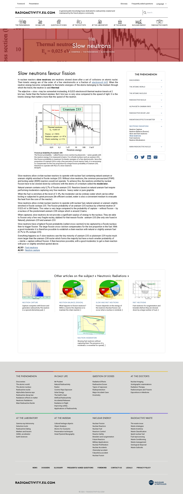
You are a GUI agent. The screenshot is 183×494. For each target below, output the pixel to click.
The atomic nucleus (23, 387)
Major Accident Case (101, 392)
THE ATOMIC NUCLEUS (138, 93)
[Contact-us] (155, 157)
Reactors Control (99, 431)
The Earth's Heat (60, 395)
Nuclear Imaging (137, 382)
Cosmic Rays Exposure (63, 390)
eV (105, 82)
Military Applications (100, 442)
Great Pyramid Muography (64, 434)
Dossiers (46, 468)
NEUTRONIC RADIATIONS (138, 126)
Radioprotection (99, 390)
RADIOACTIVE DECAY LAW (139, 113)
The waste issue (137, 423)
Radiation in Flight (61, 403)
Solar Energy (59, 392)
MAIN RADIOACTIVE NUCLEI (140, 147)
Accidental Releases (62, 400)
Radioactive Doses (100, 384)
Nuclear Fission (98, 423)
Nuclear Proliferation (100, 445)
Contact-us (116, 468)
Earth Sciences (21, 437)
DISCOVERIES (134, 80)
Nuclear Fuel (97, 429)
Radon (56, 387)
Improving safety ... (61, 406)
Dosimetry (96, 395)
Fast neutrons (31, 247)
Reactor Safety (98, 434)
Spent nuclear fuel (138, 434)
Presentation (34, 4)
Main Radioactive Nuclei (25, 403)
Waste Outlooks (137, 447)
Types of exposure (100, 387)
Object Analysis (60, 426)
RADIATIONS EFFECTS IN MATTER (142, 120)
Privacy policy (144, 468)
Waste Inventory (137, 429)
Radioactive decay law (24, 395)
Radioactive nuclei (23, 390)
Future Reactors (99, 439)
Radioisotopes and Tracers (141, 390)
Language (160, 4)
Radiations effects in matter (27, 398)
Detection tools (22, 426)
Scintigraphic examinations (141, 384)
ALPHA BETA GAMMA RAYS (140, 106)
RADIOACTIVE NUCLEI (137, 100)
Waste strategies (137, 426)
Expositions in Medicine (140, 392)
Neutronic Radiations (24, 400)
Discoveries (20, 382)
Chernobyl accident (100, 450)
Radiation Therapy (138, 387)
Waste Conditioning (138, 439)
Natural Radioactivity (62, 384)
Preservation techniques (63, 431)
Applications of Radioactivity (65, 408)
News (35, 468)
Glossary (124, 4)
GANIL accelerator (23, 434)
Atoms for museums (62, 429)
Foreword (21, 4)
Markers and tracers (23, 431)
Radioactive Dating (23, 429)
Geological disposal (138, 445)
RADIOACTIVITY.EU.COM (95, 492)
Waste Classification (138, 431)
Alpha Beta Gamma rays (25, 392)
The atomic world (23, 384)
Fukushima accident (100, 453)
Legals (129, 468)
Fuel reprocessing (138, 437)
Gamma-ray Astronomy (25, 423)
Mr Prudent (58, 382)
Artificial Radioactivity (62, 398)
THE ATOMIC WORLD (137, 87)
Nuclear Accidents (100, 447)
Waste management (138, 442)
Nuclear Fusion (98, 455)
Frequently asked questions (142, 4)
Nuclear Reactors (99, 426)
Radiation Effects (99, 382)
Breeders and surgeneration (103, 437)
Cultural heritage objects (63, 423)
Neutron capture (32, 250)
